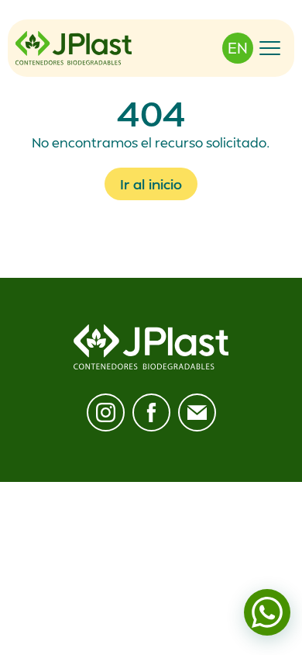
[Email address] (197, 412)
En (238, 47)
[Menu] (270, 47)
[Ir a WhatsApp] (267, 612)
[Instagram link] (105, 412)
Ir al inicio (151, 183)
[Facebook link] (151, 412)
